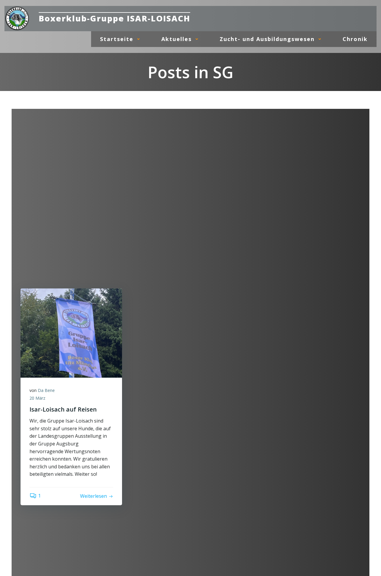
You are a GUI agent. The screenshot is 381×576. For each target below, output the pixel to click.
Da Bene (46, 390)
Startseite (116, 39)
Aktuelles (176, 39)
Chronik (355, 39)
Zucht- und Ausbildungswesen (267, 39)
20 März (37, 398)
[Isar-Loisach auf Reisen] (71, 332)
